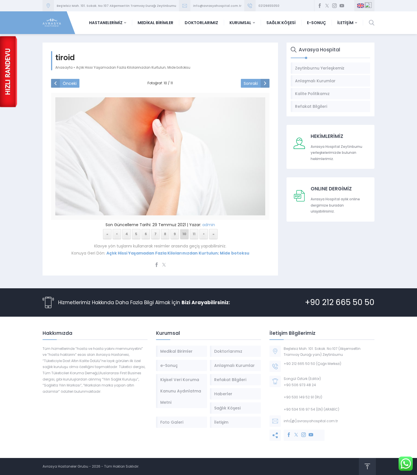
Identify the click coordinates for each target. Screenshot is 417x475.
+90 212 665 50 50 (339, 302)
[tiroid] (160, 212)
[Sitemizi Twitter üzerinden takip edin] (327, 5)
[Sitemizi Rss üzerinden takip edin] (349, 5)
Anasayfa (64, 67)
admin (208, 225)
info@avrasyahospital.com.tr (217, 5)
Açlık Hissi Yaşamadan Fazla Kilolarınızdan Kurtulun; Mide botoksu (133, 67)
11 (194, 234)
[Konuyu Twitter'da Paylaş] (164, 264)
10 (184, 234)
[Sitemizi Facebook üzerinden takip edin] (319, 5)
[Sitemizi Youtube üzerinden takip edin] (342, 5)
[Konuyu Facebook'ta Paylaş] (156, 264)
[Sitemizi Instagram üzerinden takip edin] (334, 5)
